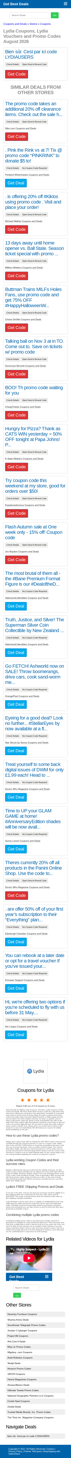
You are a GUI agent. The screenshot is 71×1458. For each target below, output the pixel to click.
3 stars (35, 1100)
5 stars (48, 1100)
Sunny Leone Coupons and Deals (22, 840)
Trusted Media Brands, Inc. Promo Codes (29, 1412)
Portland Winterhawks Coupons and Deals (27, 174)
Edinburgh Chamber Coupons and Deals (26, 933)
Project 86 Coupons (17, 1336)
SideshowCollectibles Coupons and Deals (26, 598)
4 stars (42, 1100)
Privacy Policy (15, 1451)
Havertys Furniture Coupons (22, 1314)
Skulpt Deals (13, 1363)
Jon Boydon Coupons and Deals (22, 551)
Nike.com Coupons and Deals (20, 128)
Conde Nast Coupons (18, 1401)
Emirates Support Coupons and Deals (25, 980)
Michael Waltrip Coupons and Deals (23, 221)
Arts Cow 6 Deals (16, 1341)
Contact (50, 1449)
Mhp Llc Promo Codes (19, 1347)
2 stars (29, 1100)
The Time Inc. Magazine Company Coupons (30, 1417)
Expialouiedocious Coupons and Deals (25, 505)
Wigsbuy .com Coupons (19, 1352)
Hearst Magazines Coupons (21, 1379)
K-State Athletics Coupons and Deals (24, 458)
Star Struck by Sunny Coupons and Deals (26, 742)
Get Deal (16, 183)
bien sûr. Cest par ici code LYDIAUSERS (28, 1436)
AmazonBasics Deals (18, 1385)
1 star (23, 1100)
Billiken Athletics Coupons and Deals (24, 267)
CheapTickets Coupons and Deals (23, 407)
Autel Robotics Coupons (20, 1357)
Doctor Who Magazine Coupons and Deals (27, 789)
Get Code (17, 74)
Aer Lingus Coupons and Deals (21, 1026)
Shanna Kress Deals (18, 1319)
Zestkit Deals (14, 1406)
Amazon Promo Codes (19, 1368)
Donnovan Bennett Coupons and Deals (25, 365)
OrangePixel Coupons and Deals (22, 696)
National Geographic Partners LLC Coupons (30, 1395)
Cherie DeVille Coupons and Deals (23, 319)
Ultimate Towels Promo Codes (23, 1390)
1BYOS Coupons (16, 1374)
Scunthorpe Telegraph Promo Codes (26, 1325)
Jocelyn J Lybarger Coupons (22, 1330)
